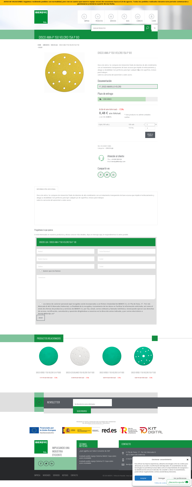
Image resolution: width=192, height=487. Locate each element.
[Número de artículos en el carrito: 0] (155, 28)
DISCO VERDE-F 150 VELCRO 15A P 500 (143, 372)
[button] (187, 459)
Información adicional (46, 189)
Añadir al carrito (150, 135)
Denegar (161, 478)
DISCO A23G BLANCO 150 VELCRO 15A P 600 (80, 372)
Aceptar (143, 478)
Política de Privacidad (119, 475)
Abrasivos (46, 45)
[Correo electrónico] (113, 175)
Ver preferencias (180, 478)
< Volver (40, 47)
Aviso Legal (129, 475)
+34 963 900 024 (116, 159)
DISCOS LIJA (54, 45)
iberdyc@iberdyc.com (118, 161)
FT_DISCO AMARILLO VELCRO (110, 86)
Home (39, 45)
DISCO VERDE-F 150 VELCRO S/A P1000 (48, 372)
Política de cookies (160, 483)
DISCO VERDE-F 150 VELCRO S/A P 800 (112, 372)
